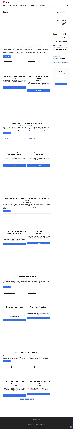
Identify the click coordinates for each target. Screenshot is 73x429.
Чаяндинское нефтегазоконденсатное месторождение (15, 382)
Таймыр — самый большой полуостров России (27, 352)
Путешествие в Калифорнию (55, 34)
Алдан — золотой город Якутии (38, 307)
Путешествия (21, 5)
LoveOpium (7, 2)
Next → (32, 399)
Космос (10, 5)
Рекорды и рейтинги (50, 5)
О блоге (36, 426)
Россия (37, 5)
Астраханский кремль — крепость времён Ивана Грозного (38, 154)
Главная (33, 426)
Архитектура (7, 62)
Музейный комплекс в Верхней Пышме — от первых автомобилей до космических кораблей (27, 200)
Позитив (32, 5)
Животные (5, 5)
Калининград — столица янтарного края (15, 76)
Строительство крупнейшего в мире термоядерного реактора (60, 56)
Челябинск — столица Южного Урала (27, 276)
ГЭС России (39, 231)
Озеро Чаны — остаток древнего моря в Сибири (38, 77)
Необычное (15, 5)
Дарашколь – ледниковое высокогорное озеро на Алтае (27, 46)
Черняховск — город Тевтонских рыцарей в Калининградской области (15, 232)
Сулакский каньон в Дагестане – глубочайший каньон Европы (14, 154)
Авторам (39, 426)
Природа (23, 47)
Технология (27, 5)
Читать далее (7, 56)
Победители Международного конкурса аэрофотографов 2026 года (64, 23)
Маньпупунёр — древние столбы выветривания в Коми (15, 308)
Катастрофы (42, 5)
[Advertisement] (30, 408)
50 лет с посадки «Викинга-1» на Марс (56, 21)
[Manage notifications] (70, 427)
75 (28, 399)
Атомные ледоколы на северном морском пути (39, 382)
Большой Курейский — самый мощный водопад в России (27, 124)
